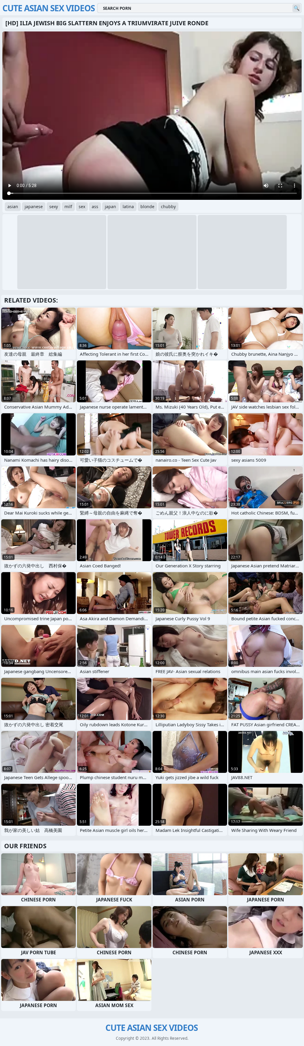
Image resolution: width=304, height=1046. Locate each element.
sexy (53, 206)
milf (68, 206)
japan (110, 206)
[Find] (296, 8)
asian (12, 206)
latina (128, 206)
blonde (147, 206)
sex (82, 206)
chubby (168, 206)
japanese (34, 206)
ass (95, 206)
